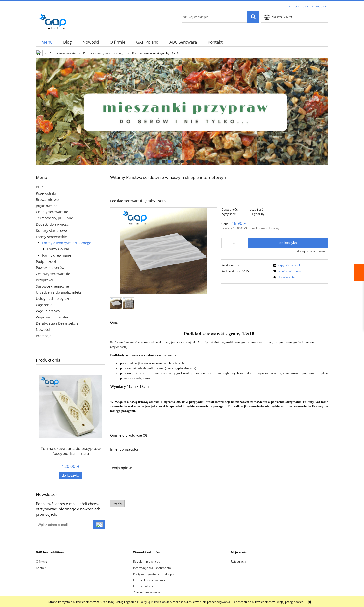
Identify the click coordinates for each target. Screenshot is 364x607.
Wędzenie (44, 304)
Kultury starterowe (51, 230)
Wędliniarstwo (48, 311)
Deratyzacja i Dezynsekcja (57, 323)
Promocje (43, 335)
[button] (287, 265)
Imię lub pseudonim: (127, 449)
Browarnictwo (47, 199)
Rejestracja (238, 561)
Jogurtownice (46, 205)
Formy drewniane (56, 255)
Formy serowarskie (51, 236)
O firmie (41, 561)
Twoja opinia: (121, 467)
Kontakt (41, 568)
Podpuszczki (46, 261)
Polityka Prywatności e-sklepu (153, 574)
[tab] (157, 161)
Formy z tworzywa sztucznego (66, 242)
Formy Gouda (58, 249)
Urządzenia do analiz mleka (59, 292)
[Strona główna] (54, 21)
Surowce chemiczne (52, 286)
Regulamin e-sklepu (146, 561)
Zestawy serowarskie (53, 273)
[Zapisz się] (99, 524)
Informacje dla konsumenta (152, 568)
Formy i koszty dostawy (149, 580)
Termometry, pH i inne (54, 218)
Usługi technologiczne (54, 298)
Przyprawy (44, 280)
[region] (182, 111)
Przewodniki (46, 193)
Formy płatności (144, 586)
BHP (39, 187)
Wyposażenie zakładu (54, 317)
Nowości (43, 329)
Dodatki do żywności (53, 224)
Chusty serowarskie (52, 212)
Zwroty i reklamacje (146, 592)
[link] (182, 111)
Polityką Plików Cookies (155, 602)
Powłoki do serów (50, 267)
